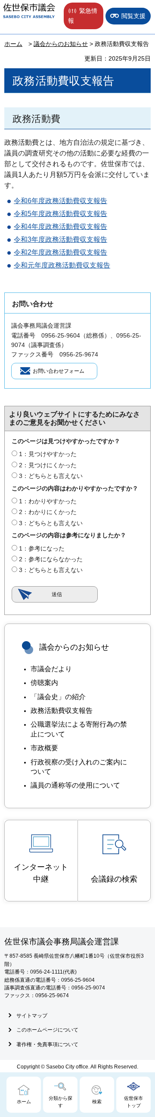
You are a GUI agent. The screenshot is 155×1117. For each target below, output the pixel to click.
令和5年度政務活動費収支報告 (60, 213)
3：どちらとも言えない (51, 475)
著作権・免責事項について (47, 1044)
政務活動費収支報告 (62, 710)
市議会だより (51, 669)
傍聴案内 (44, 682)
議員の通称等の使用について (75, 785)
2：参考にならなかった (51, 559)
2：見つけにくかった (48, 465)
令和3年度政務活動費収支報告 (60, 239)
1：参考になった (42, 548)
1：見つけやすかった (48, 453)
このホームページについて (47, 1030)
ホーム (13, 43)
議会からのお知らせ (61, 43)
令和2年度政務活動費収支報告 (60, 252)
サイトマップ (31, 1016)
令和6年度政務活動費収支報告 (60, 200)
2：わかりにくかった (48, 511)
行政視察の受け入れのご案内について (79, 766)
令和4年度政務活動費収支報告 (60, 226)
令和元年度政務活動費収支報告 (62, 265)
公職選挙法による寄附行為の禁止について (79, 729)
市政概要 (44, 748)
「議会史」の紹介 (58, 696)
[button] (83, 16)
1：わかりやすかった (48, 501)
